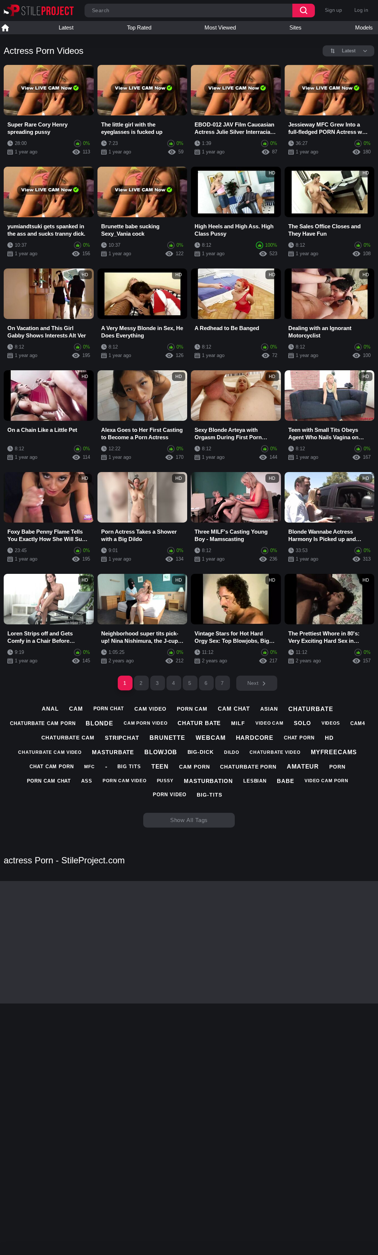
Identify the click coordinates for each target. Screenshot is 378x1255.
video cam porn (326, 780)
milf (238, 723)
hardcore (255, 738)
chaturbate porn (248, 767)
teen (160, 766)
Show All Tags (189, 820)
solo (302, 723)
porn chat (108, 708)
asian (269, 709)
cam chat (234, 708)
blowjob (160, 752)
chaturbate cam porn (42, 723)
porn (337, 767)
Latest (66, 27)
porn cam (192, 709)
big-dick (201, 752)
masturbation (208, 781)
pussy (165, 780)
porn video (169, 794)
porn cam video (125, 780)
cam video (150, 709)
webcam (210, 738)
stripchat (122, 738)
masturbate (113, 752)
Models (364, 27)
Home (5, 27)
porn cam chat (49, 781)
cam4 (357, 723)
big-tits (209, 795)
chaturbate (310, 709)
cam (76, 708)
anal (50, 708)
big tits (129, 766)
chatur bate (199, 723)
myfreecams (334, 752)
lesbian (255, 781)
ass (86, 781)
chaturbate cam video (50, 752)
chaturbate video (275, 752)
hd (329, 738)
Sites (295, 27)
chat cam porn (52, 766)
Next (252, 683)
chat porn (299, 738)
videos (331, 723)
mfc (89, 766)
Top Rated (139, 27)
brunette (167, 738)
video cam (269, 723)
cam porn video (146, 723)
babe (285, 781)
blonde (99, 723)
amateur (303, 766)
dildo (232, 752)
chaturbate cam (67, 738)
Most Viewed (220, 27)
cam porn (194, 767)
